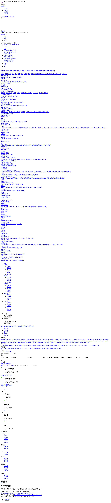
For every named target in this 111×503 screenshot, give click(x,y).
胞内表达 (3, 105)
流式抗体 (15, 70)
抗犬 (13, 74)
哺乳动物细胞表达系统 (7, 113)
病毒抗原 (8, 135)
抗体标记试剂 (4, 75)
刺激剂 (16, 187)
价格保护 (6, 467)
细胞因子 (3, 93)
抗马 (19, 74)
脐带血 (11, 178)
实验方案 (9, 295)
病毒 (7, 153)
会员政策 (9, 291)
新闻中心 (6, 264)
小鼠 (3, 82)
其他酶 (16, 145)
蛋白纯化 (3, 101)
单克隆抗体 (21, 70)
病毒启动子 (78, 127)
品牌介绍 (9, 280)
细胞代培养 (4, 257)
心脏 (25, 178)
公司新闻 (9, 266)
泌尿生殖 (43, 178)
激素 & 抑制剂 (4, 209)
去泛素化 (54, 171)
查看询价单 (9, 385)
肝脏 (48, 178)
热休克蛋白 (20, 135)
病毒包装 (13, 224)
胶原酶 (2, 145)
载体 (25, 105)
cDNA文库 (14, 206)
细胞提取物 (4, 167)
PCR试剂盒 (10, 220)
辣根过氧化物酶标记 (18, 260)
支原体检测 (4, 220)
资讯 (5, 38)
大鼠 (6, 82)
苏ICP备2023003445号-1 (35, 495)
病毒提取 (3, 224)
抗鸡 (16, 74)
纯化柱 (15, 102)
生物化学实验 (4, 246)
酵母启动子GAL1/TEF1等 (93, 127)
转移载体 (11, 112)
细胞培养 (3, 186)
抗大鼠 (59, 74)
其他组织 (52, 178)
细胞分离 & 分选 (5, 148)
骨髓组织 (15, 178)
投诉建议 (6, 13)
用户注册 (6, 446)
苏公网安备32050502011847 (21, 495)
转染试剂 (28, 112)
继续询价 (3, 385)
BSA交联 (8, 247)
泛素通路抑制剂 (38, 171)
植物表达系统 (4, 116)
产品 (5, 37)
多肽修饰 (3, 235)
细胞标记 (3, 165)
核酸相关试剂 (4, 205)
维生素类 (3, 208)
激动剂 (10, 190)
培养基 (2, 187)
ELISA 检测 (38, 244)
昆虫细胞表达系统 (5, 110)
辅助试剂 (15, 82)
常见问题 (6, 10)
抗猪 (10, 74)
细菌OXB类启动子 (26, 127)
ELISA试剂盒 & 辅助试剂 (7, 91)
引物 (5, 108)
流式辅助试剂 (4, 86)
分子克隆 (34, 206)
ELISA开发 (52, 244)
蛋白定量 (16, 44)
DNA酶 (44, 145)
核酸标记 (3, 206)
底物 (6, 96)
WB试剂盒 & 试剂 (5, 83)
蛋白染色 (24, 121)
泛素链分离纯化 (29, 171)
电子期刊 (9, 298)
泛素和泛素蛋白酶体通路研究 (8, 170)
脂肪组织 (29, 178)
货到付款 (6, 460)
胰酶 (13, 145)
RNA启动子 (45, 127)
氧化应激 (8, 162)
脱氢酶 (40, 145)
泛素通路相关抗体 (5, 171)
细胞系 (2, 179)
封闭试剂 (15, 96)
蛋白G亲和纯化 (13, 254)
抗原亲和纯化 (21, 254)
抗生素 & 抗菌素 (5, 201)
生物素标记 (13, 77)
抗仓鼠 (2, 74)
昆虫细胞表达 (15, 238)
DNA (19, 206)
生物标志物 (9, 93)
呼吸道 (2, 178)
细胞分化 (19, 159)
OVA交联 (13, 247)
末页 (13, 365)
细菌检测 (3, 214)
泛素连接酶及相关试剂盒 (17, 171)
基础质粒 (83, 127)
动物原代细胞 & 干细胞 (7, 182)
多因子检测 (4, 80)
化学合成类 (4, 146)
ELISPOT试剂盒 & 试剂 (7, 89)
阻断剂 (22, 190)
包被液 (34, 187)
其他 (39, 159)
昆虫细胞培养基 (35, 112)
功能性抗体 (4, 70)
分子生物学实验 (5, 236)
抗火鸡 (32, 74)
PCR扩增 (29, 206)
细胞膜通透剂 (4, 190)
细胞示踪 (8, 165)
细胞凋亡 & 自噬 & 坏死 (7, 154)
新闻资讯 (10, 493)
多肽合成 (19, 247)
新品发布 (9, 271)
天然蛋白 (3, 137)
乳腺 (33, 178)
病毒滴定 (8, 224)
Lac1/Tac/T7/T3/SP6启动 (7, 127)
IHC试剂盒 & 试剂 (5, 94)
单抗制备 (8, 251)
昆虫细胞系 (17, 112)
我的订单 (12, 16)
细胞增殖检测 (9, 241)
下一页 (10, 365)
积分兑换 (6, 476)
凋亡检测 (6, 44)
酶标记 (8, 77)
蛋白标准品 (4, 121)
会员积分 (6, 475)
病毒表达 (19, 224)
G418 (2, 44)
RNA (5, 168)
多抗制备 (3, 251)
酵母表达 (8, 238)
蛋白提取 (13, 99)
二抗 (2, 72)
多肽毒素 (3, 141)
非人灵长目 (16, 184)
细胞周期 (8, 159)
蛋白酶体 (68, 171)
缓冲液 (5, 102)
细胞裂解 (8, 99)
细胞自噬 (8, 156)
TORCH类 (35, 93)
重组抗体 (9, 70)
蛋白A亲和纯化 (5, 254)
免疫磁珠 (3, 99)
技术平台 (9, 309)
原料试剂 (3, 227)
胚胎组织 (57, 178)
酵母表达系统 (4, 107)
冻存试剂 (11, 187)
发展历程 (9, 306)
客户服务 (6, 283)
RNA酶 (32, 145)
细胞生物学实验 (5, 239)
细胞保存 (15, 257)
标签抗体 (46, 70)
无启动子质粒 (17, 127)
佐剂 (2, 198)
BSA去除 (11, 44)
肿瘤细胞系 (4, 181)
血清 (24, 187)
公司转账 (6, 461)
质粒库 (2, 126)
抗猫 (41, 74)
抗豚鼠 (48, 74)
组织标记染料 (4, 233)
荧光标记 (3, 77)
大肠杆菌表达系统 (5, 104)
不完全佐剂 (4, 200)
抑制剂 (20, 187)
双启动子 (50, 127)
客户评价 (9, 274)
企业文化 (9, 304)
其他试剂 (3, 217)
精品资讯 (9, 272)
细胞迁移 (29, 159)
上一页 (5, 365)
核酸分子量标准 (42, 206)
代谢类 (18, 93)
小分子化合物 (4, 189)
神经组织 (62, 178)
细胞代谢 (3, 162)
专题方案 (9, 282)
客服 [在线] (3, 34)
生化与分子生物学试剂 (10, 326)
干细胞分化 (10, 175)
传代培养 (9, 257)
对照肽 (8, 141)
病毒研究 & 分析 (5, 222)
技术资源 (6, 293)
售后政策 (6, 466)
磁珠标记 (19, 77)
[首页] (3, 31)
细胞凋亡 (3, 156)
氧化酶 (48, 145)
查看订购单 (9, 375)
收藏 (2, 3)
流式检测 (24, 244)
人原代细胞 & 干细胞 (6, 176)
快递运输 (6, 454)
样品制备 (3, 97)
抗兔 (63, 74)
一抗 (2, 69)
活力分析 (13, 159)
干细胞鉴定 (35, 175)
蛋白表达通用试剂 (5, 123)
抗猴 (29, 74)
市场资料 (9, 296)
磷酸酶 (36, 145)
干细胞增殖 (4, 175)
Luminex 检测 (31, 244)
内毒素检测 (4, 225)
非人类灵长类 (22, 82)
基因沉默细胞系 (61, 171)
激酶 (10, 145)
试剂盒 (2, 96)
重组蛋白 (3, 134)
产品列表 (9, 277)
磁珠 (2, 149)
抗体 (5, 149)
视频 (8, 299)
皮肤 (39, 178)
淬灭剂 (2, 197)
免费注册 (7, 16)
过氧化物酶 (26, 145)
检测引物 (23, 112)
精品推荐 (9, 279)
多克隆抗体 (27, 70)
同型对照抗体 (34, 70)
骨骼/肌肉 (21, 178)
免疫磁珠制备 (4, 244)
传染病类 (29, 93)
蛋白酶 (6, 145)
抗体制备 (3, 249)
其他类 (40, 93)
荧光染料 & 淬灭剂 (6, 195)
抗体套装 (52, 70)
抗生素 (27, 187)
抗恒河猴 (37, 74)
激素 (6, 211)
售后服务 (9, 290)
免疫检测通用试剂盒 (6, 88)
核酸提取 (8, 206)
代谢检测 (8, 216)
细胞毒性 (43, 159)
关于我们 (6, 301)
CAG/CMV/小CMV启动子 (67, 127)
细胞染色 (13, 165)
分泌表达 (8, 105)
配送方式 (9, 287)
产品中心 (6, 276)
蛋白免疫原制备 (17, 244)
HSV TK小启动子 (36, 127)
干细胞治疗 (28, 175)
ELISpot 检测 (45, 244)
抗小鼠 (55, 74)
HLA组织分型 (59, 244)
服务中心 (3, 6)
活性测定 (3, 216)
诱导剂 (18, 190)
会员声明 (6, 478)
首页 (5, 263)
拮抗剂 (14, 190)
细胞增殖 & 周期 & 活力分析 (8, 157)
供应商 (5, 40)
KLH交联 (3, 247)
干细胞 (2, 173)
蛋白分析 (3, 120)
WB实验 (10, 244)
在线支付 (6, 458)
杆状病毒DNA (4, 112)
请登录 (2, 16)
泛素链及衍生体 (47, 171)
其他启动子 (57, 127)
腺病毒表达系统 (5, 132)
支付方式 (9, 288)
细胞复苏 (20, 257)
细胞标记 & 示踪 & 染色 (7, 164)
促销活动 (9, 268)
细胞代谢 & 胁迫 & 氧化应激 (8, 161)
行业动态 (9, 269)
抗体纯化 (3, 78)
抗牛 (44, 74)
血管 (36, 178)
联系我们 (9, 310)
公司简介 (9, 302)
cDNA (2, 168)
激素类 (14, 93)
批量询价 (8, 363)
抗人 (65, 74)
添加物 (6, 187)
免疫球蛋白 (24, 93)
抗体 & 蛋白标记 (5, 258)
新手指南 (9, 285)
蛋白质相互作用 (17, 121)
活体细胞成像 (4, 194)
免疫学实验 (4, 243)
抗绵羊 (25, 74)
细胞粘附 (35, 159)
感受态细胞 (14, 105)
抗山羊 (6, 74)
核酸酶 (21, 145)
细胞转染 (3, 151)
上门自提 (6, 452)
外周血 (6, 178)
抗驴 (22, 74)
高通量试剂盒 (20, 102)
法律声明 (5, 493)
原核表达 (3, 238)
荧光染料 (7, 197)
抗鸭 (51, 74)
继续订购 (3, 375)
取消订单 (6, 470)
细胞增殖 (3, 159)
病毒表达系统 (4, 130)
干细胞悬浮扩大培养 (19, 175)
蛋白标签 (13, 135)
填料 (2, 102)
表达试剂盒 (21, 105)
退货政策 (6, 469)
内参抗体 (41, 70)
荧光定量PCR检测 (24, 238)
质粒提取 (31, 238)
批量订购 (3, 363)
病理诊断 (3, 232)
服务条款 (6, 12)
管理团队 (9, 307)
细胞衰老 (24, 159)
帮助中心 (6, 9)
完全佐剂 (9, 200)
